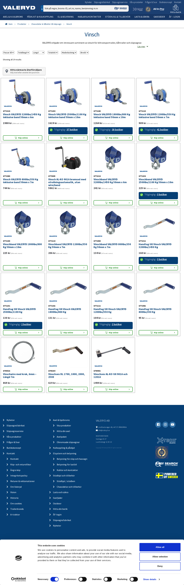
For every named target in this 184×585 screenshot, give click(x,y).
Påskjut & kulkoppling (40, 16)
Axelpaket (62, 436)
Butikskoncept (165, 2)
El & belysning (66, 16)
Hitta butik (175, 12)
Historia (14, 497)
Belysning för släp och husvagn (72, 458)
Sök (124, 20)
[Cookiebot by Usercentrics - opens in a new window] (18, 579)
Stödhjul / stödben (66, 481)
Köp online (23, 138)
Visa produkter (64, 425)
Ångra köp (15, 470)
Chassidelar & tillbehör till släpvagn (46, 24)
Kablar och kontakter (67, 470)
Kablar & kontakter (89, 16)
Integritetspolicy (18, 475)
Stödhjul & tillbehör (117, 16)
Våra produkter (136, 2)
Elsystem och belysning (64, 453)
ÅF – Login (174, 16)
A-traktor (15, 514)
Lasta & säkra (141, 16)
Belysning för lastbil (67, 464)
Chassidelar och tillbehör (69, 486)
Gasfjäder (159, 16)
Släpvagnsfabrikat (102, 2)
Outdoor (57, 503)
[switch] (82, 579)
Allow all (160, 547)
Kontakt (177, 2)
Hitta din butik (60, 508)
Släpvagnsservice (119, 2)
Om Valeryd (16, 486)
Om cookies (16, 503)
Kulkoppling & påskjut (64, 447)
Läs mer (141, 46)
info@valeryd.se (104, 430)
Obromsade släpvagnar (68, 442)
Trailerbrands (17, 508)
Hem (11, 24)
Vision (13, 492)
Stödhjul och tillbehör (64, 475)
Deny (160, 566)
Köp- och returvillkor (20, 464)
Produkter (22, 24)
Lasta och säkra (60, 492)
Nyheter (88, 2)
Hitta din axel (63, 431)
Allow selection (160, 556)
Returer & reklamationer (22, 481)
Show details (149, 579)
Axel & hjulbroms (13, 16)
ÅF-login (57, 514)
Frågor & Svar (151, 2)
